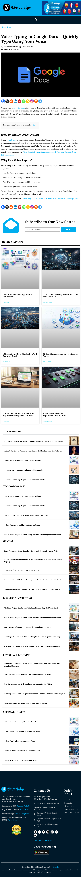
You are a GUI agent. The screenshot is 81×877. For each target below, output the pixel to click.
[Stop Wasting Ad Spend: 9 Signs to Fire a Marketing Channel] (74, 626)
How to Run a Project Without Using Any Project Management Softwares (18, 414)
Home (4, 27)
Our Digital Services (43, 840)
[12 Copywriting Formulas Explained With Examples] (74, 469)
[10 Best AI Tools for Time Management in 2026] (74, 750)
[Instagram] (32, 101)
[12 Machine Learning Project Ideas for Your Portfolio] (74, 479)
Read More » (7, 302)
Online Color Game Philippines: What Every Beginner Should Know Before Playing (33, 560)
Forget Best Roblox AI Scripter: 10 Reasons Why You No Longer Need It (32, 589)
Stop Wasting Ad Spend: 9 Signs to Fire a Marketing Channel (27, 627)
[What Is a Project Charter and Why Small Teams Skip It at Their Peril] (74, 607)
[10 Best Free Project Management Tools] (74, 740)
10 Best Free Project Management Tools (19, 741)
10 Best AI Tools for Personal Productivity (20, 760)
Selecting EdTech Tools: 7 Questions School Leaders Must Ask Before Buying (34, 694)
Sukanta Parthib (23, 806)
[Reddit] (11, 101)
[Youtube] (35, 835)
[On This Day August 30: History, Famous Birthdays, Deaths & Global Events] (74, 440)
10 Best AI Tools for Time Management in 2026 (22, 751)
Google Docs (19, 108)
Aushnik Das (25, 810)
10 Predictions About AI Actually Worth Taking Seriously (20, 355)
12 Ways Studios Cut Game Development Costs (22, 570)
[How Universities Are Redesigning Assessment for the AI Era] (74, 683)
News (9, 27)
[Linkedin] (15, 101)
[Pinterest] (19, 101)
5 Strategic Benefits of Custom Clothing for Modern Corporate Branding (32, 637)
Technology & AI (13, 49)
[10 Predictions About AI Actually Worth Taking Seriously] (74, 515)
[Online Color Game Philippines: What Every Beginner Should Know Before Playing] (74, 560)
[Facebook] (3, 101)
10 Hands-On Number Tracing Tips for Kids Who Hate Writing (28, 674)
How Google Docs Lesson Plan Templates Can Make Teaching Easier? (50, 199)
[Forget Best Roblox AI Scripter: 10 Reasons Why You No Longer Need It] (74, 589)
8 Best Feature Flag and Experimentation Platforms (55, 414)
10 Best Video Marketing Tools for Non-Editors (18, 295)
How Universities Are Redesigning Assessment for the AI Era (28, 684)
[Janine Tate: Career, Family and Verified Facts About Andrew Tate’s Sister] (74, 450)
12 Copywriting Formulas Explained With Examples (23, 470)
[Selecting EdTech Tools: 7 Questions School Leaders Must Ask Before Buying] (74, 693)
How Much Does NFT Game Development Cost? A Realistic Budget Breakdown (34, 580)
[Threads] (56, 832)
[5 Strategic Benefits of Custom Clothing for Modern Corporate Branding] (74, 636)
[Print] (36, 101)
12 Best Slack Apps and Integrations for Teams (60, 355)
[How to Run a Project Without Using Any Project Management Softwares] (74, 534)
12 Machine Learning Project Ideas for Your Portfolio (60, 295)
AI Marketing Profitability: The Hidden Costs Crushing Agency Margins (32, 646)
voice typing (11, 140)
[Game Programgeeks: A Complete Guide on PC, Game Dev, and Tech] (74, 550)
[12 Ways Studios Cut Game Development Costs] (74, 569)
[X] (7, 101)
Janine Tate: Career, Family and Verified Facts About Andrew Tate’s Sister (33, 451)
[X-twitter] (39, 832)
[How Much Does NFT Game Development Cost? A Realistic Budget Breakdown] (74, 579)
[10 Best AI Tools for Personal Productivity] (74, 759)
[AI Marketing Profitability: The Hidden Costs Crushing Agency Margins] (74, 646)
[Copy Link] (28, 101)
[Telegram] (40, 101)
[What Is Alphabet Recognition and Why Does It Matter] (74, 703)
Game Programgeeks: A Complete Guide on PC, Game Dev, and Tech (30, 551)
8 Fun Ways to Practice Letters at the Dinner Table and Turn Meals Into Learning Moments (32, 665)
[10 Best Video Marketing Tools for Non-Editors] (74, 460)
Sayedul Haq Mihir (22, 814)
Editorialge (55, 867)
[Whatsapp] (24, 101)
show (34, 125)
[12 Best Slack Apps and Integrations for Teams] (74, 524)
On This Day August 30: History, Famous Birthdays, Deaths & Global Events (33, 441)
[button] (36, 20)
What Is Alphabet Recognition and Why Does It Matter (25, 703)
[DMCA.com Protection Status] (16, 835)
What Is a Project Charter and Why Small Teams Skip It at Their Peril (31, 608)
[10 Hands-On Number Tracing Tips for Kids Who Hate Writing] (74, 674)
